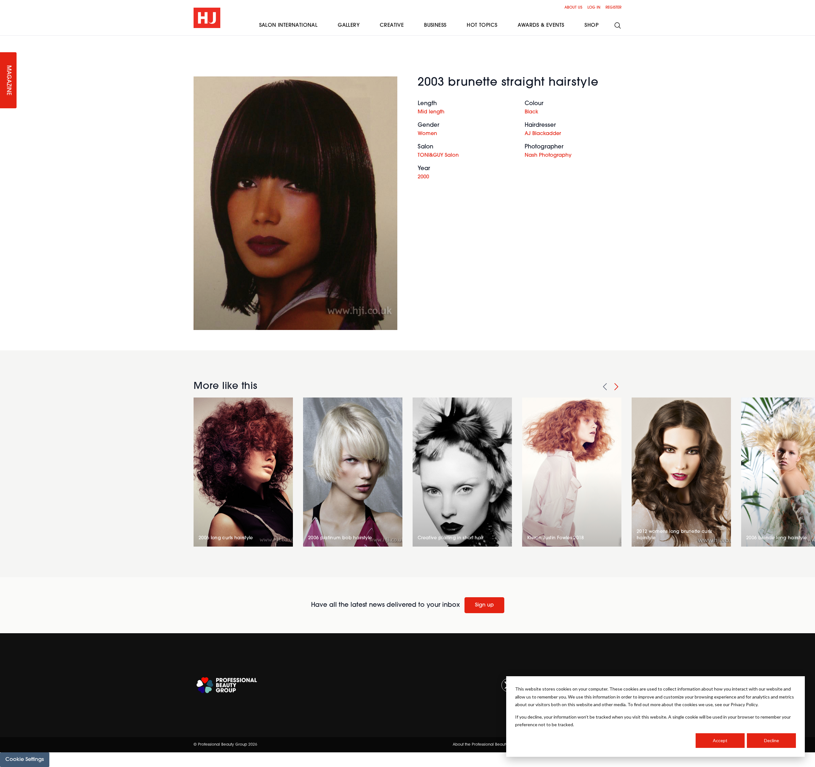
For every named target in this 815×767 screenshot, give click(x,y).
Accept (720, 740)
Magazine (8, 80)
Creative (392, 25)
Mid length (431, 112)
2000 (423, 177)
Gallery (348, 25)
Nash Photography (548, 155)
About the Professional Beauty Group (487, 745)
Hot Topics (482, 25)
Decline (771, 740)
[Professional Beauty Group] (227, 685)
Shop (592, 25)
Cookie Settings (24, 759)
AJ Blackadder (543, 133)
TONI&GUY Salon (438, 155)
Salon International (288, 25)
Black (531, 112)
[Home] (207, 18)
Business (435, 25)
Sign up (484, 605)
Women (427, 133)
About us (573, 8)
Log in (593, 8)
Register (613, 8)
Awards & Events (541, 25)
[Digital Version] (5, 39)
